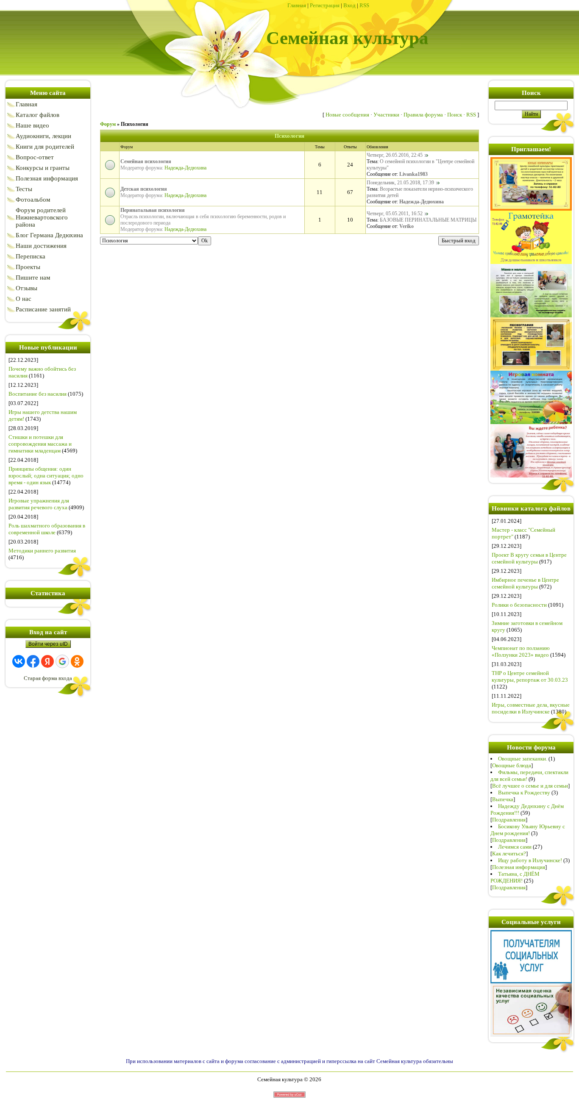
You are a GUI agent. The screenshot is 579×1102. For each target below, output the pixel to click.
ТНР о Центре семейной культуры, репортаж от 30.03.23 (530, 676)
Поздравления (509, 819)
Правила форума (423, 114)
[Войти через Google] (62, 661)
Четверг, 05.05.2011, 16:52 (395, 214)
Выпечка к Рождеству (524, 792)
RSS (364, 5)
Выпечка (502, 799)
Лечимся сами (515, 847)
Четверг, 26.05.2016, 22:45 (395, 155)
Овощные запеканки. (522, 758)
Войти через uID (48, 644)
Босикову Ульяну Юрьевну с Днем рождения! (527, 829)
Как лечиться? (509, 853)
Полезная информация (518, 867)
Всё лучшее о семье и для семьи (530, 786)
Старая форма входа (48, 678)
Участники (386, 114)
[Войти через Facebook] (33, 661)
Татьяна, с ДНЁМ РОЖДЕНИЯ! (515, 877)
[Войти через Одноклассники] (77, 661)
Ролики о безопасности (519, 605)
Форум (108, 124)
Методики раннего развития (42, 550)
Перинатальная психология (152, 210)
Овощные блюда (511, 765)
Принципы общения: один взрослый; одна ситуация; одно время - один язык (46, 476)
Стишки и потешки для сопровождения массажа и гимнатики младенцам (40, 444)
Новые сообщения (347, 114)
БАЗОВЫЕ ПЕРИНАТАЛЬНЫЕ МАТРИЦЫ (428, 220)
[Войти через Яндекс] (47, 661)
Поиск (454, 114)
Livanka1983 (413, 174)
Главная (296, 5)
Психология (134, 124)
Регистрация (325, 5)
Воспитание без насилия (37, 394)
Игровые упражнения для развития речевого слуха (38, 504)
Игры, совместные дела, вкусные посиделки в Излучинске (531, 708)
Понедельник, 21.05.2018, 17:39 (400, 183)
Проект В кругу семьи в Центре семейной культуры (529, 558)
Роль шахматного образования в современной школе (46, 529)
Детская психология (143, 189)
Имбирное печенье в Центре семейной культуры (525, 583)
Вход (349, 5)
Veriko (406, 226)
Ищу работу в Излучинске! (530, 860)
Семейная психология (145, 161)
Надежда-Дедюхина (185, 168)
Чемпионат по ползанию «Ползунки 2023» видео (521, 651)
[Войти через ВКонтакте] (18, 661)
